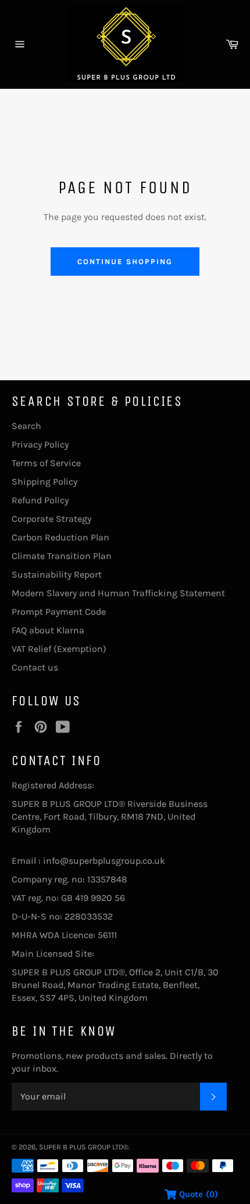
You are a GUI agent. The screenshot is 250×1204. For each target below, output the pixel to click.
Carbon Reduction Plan (60, 537)
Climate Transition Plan (62, 555)
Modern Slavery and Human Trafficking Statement (118, 593)
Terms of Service (46, 462)
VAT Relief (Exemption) (59, 648)
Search (26, 425)
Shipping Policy (44, 481)
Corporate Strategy (51, 518)
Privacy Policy (40, 444)
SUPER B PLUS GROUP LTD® (83, 1146)
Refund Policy (40, 500)
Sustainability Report (57, 574)
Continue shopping (124, 261)
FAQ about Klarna (48, 630)
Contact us (35, 667)
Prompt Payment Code (59, 611)
